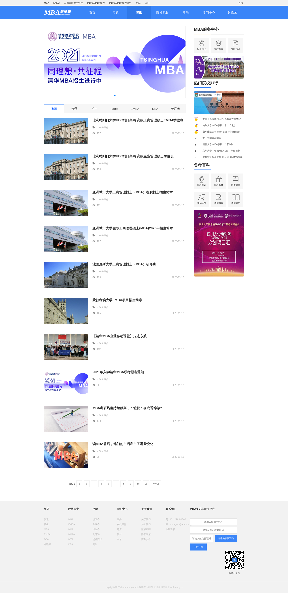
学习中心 (209, 12)
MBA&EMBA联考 (96, 3)
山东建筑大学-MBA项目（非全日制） (221, 131)
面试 (138, 3)
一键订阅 (198, 547)
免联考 (175, 108)
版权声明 (146, 529)
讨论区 (232, 12)
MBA (46, 3)
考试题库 (218, 203)
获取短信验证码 (226, 538)
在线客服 (170, 529)
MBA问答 (201, 203)
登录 (240, 3)
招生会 (96, 529)
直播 (119, 519)
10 (138, 483)
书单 (119, 539)
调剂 (147, 3)
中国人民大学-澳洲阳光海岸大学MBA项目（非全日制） (223, 119)
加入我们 (146, 524)
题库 (119, 529)
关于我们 (146, 519)
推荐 (54, 108)
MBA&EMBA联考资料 (120, 3)
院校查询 (218, 49)
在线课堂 (121, 524)
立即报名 (235, 49)
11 (145, 483)
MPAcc (72, 534)
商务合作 (146, 539)
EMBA (56, 3)
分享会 (96, 524)
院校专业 (162, 12)
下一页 (155, 483)
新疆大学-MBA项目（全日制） (218, 144)
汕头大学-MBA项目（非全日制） (219, 125)
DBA (155, 108)
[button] (115, 95)
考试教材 (235, 203)
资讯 (139, 12)
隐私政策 (146, 534)
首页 (92, 12)
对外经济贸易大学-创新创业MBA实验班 (222, 157)
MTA (70, 539)
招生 (95, 108)
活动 (186, 12)
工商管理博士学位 (73, 3)
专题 (116, 12)
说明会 (96, 519)
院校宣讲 (201, 185)
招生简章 (235, 185)
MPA (70, 529)
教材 (119, 534)
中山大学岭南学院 (211, 138)
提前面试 (97, 539)
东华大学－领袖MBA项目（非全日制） (222, 150)
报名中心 (201, 49)
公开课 (96, 534)
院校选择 (218, 185)
